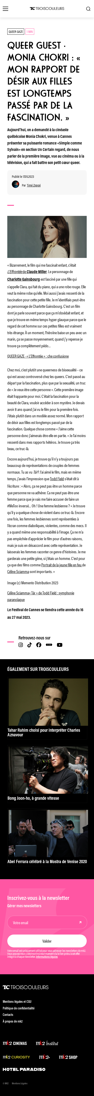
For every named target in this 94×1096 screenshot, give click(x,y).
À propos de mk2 (13, 1021)
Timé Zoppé (34, 185)
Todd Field (57, 478)
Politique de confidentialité (18, 1008)
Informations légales (47, 957)
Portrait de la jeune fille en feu (61, 565)
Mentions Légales (19, 1083)
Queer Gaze (16, 31)
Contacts (8, 1015)
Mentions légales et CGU (17, 1002)
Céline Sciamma (18, 571)
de (27, 271)
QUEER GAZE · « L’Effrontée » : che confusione (38, 356)
